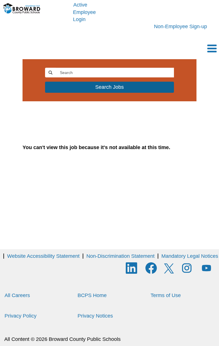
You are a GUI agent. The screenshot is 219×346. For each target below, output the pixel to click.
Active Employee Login (84, 12)
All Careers (17, 295)
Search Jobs (109, 87)
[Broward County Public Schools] (22, 8)
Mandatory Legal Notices (189, 256)
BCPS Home (92, 295)
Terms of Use (166, 295)
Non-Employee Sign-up (180, 26)
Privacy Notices (95, 316)
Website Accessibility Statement (43, 256)
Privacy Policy (20, 316)
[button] (109, 49)
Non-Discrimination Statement (120, 256)
